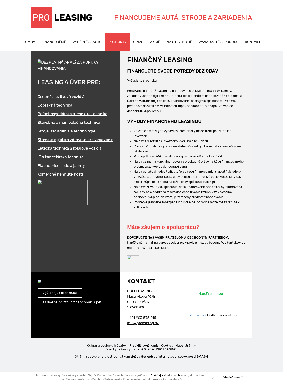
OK (213, 377)
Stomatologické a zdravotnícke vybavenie (75, 140)
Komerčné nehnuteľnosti (60, 174)
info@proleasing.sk (143, 323)
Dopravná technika (55, 105)
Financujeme (54, 42)
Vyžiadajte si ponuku (219, 42)
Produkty (117, 42)
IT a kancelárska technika (61, 157)
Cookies (167, 345)
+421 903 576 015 (141, 318)
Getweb (147, 356)
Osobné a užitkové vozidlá (61, 96)
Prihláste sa (198, 315)
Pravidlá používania (144, 345)
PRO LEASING (166, 349)
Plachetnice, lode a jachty (61, 165)
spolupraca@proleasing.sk (187, 243)
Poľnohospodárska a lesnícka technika (72, 114)
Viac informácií (232, 377)
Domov (29, 42)
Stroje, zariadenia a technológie (66, 131)
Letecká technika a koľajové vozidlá (70, 148)
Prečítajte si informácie (165, 375)
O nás (138, 42)
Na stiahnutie (179, 42)
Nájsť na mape (210, 293)
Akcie (155, 42)
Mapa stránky (186, 345)
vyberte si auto (87, 42)
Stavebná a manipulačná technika (69, 122)
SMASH (202, 356)
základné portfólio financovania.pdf (72, 302)
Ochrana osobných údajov (107, 345)
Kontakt (252, 42)
